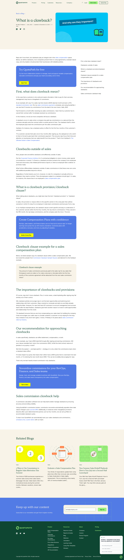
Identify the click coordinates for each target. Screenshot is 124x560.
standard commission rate (24, 105)
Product (34, 2)
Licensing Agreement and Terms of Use (74, 556)
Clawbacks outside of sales (89, 65)
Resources (58, 2)
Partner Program (83, 535)
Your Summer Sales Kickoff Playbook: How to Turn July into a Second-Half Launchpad (93, 470)
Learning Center (67, 543)
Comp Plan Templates (69, 545)
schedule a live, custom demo (25, 419)
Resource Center (67, 530)
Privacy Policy (88, 556)
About (81, 527)
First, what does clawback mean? (91, 61)
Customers (50, 2)
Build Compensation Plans (53, 531)
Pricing (43, 2)
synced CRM (34, 409)
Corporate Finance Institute (29, 158)
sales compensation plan (52, 178)
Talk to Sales (93, 2)
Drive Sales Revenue (53, 542)
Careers (81, 533)
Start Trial (24, 83)
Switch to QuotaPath (53, 547)
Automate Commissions (51, 535)
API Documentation (53, 550)
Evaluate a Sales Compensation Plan (61, 468)
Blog (64, 535)
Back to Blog (20, 13)
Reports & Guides (68, 533)
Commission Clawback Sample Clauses (45, 258)
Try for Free (103, 2)
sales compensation (61, 57)
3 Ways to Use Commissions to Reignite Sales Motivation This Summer (27, 470)
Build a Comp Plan (26, 235)
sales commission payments (46, 105)
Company (69, 2)
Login (85, 2)
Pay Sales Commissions (51, 539)
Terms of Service (97, 556)
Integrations (51, 545)
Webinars (65, 538)
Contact (81, 538)
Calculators (66, 540)
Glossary (65, 548)
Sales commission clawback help (91, 93)
